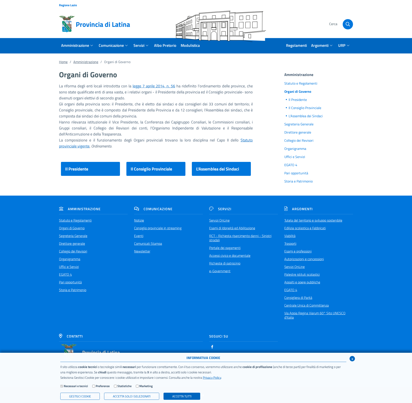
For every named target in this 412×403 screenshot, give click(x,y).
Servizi (224, 208)
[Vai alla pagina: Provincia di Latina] (69, 352)
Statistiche (124, 386)
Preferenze (103, 386)
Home (63, 61)
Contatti (75, 336)
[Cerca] (348, 24)
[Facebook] (212, 347)
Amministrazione (85, 61)
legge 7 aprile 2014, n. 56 (154, 86)
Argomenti (302, 208)
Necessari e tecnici (76, 386)
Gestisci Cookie (80, 396)
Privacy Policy (212, 377)
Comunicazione (158, 208)
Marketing (146, 386)
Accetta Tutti (181, 396)
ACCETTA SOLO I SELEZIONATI (131, 396)
